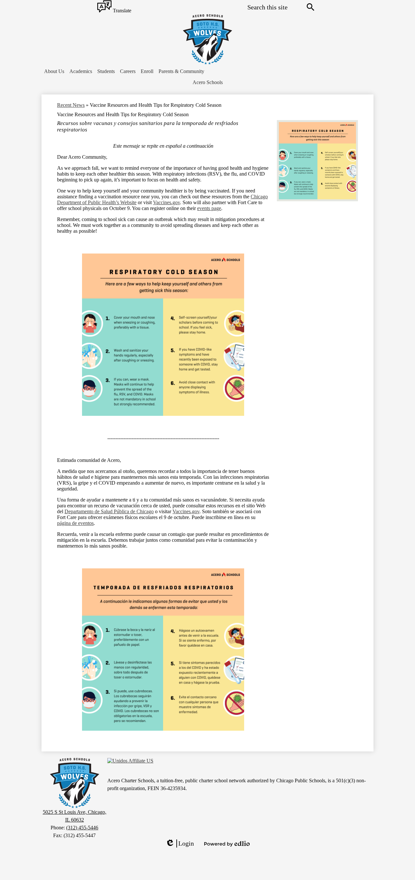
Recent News (71, 105)
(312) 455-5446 (82, 827)
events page (209, 208)
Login (179, 844)
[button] (54, 71)
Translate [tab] (121, 11)
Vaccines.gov (166, 202)
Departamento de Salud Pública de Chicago (109, 511)
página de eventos (75, 523)
